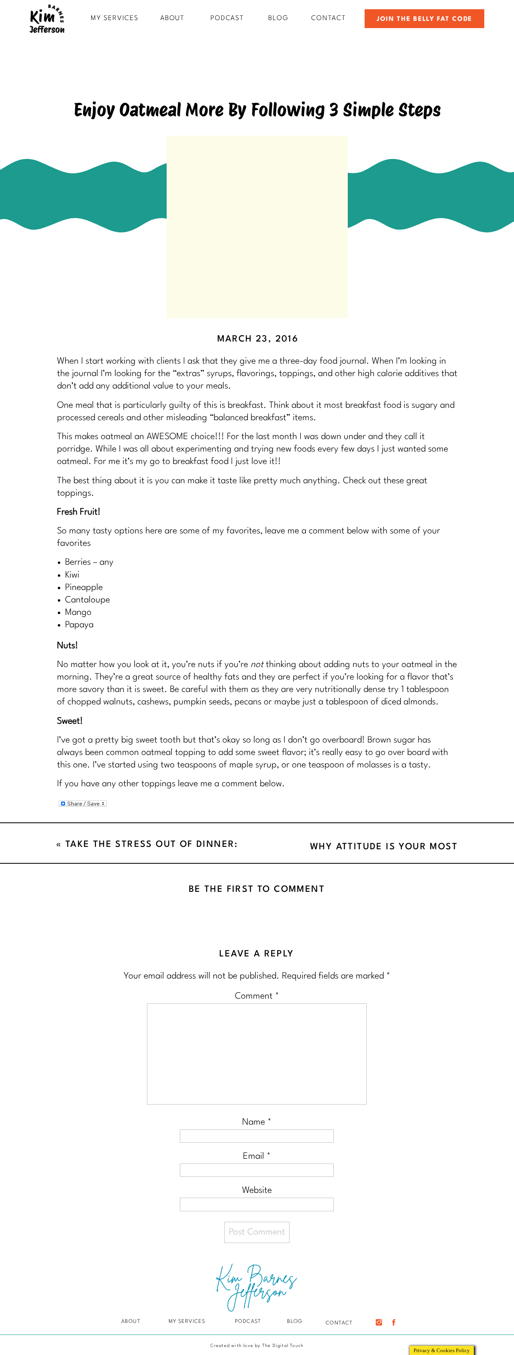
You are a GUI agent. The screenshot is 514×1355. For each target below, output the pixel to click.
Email (257, 1156)
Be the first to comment (257, 889)
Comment (257, 996)
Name (256, 1122)
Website (257, 1190)
